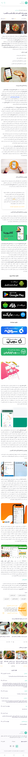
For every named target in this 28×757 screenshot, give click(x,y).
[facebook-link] (13, 746)
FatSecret (24, 561)
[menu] (2, 2)
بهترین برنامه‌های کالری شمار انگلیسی (18, 63)
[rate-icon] (4, 755)
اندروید (9, 497)
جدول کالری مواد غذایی (14, 97)
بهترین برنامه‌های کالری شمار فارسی (19, 61)
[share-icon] (23, 755)
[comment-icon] (14, 755)
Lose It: (24, 526)
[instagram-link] (10, 746)
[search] (4, 3)
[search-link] (4, 3)
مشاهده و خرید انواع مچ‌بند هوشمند (17, 206)
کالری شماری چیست (13, 89)
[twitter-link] (17, 746)
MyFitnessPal (23, 479)
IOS (6, 497)
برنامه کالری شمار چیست (21, 55)
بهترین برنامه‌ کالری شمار (21, 58)
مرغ (7, 396)
